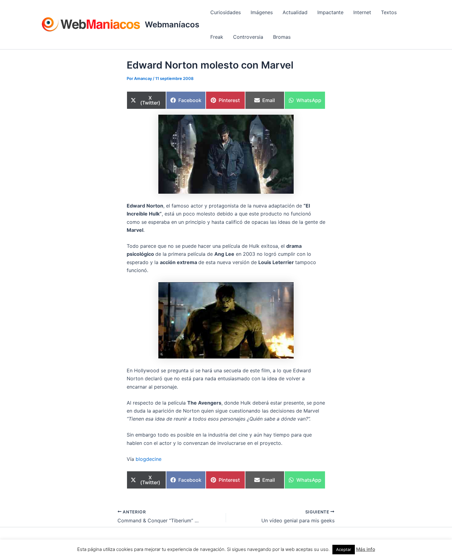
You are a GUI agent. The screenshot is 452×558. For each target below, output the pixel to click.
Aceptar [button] (343, 549)
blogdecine (148, 459)
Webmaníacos (172, 24)
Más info (365, 549)
